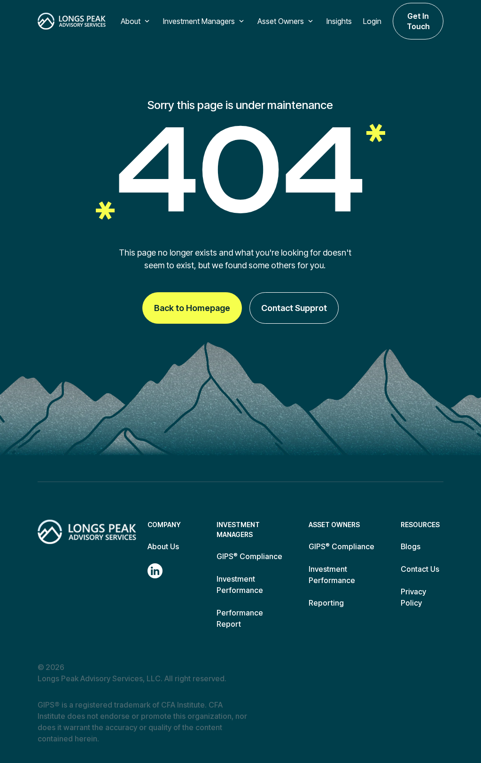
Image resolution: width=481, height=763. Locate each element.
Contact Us (420, 569)
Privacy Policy (413, 597)
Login (372, 21)
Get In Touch (418, 21)
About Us (163, 546)
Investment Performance (240, 584)
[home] (72, 21)
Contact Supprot (294, 308)
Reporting (326, 602)
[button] (136, 21)
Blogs (410, 546)
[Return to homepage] (87, 532)
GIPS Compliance (249, 556)
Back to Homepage (192, 308)
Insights (339, 21)
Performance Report (240, 618)
